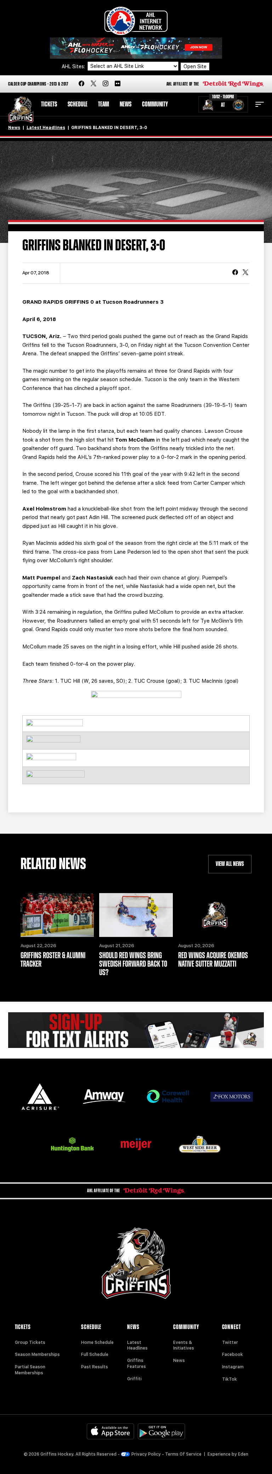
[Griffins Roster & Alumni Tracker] (57, 915)
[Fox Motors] (231, 1097)
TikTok (229, 1379)
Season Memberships (37, 1354)
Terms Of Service (183, 1454)
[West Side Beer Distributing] (199, 1144)
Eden (243, 1454)
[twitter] (93, 84)
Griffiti (134, 1378)
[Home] (21, 110)
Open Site (194, 66)
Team (103, 104)
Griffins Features (136, 1363)
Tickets (49, 104)
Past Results (94, 1366)
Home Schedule (97, 1342)
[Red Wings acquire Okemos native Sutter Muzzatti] (214, 915)
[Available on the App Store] (110, 1431)
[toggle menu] (259, 104)
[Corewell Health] (168, 1096)
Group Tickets (30, 1342)
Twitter (230, 1342)
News (125, 104)
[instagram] (105, 84)
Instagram (233, 1366)
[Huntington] (72, 1144)
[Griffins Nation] (136, 1030)
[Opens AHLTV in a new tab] (136, 47)
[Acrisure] (40, 1096)
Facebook (232, 1354)
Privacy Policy (146, 1454)
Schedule (77, 104)
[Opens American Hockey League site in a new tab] (136, 20)
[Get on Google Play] (161, 1431)
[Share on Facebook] (235, 273)
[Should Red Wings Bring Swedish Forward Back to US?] (135, 915)
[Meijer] (136, 1144)
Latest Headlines (46, 127)
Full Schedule (94, 1354)
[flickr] (117, 84)
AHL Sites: (74, 66)
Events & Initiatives (183, 1345)
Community (155, 104)
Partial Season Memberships (30, 1369)
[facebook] (81, 84)
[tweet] (245, 273)
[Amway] (104, 1096)
